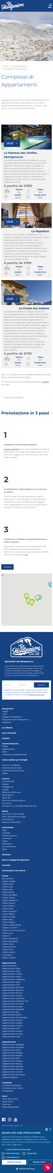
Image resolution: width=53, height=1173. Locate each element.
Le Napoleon (7, 1091)
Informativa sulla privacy (13, 770)
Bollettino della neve (11, 792)
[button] (31, 603)
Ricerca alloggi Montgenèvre (15, 860)
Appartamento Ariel (11, 985)
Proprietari (7, 844)
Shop (4, 849)
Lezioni (5, 789)
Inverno (5, 779)
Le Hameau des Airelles (12, 1088)
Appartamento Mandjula (13, 1044)
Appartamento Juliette (12, 1026)
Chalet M (6, 936)
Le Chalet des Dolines (11, 1085)
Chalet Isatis (7, 919)
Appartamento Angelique (13, 979)
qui (26, 554)
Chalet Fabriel (8, 914)
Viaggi (5, 711)
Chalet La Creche (9, 928)
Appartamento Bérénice (13, 987)
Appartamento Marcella (12, 1047)
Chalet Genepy (8, 917)
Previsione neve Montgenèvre (15, 719)
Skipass (5, 784)
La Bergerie (7, 955)
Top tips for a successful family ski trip (19, 806)
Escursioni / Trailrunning (13, 814)
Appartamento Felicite (12, 1020)
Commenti (7, 838)
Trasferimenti (8, 781)
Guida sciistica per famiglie (15, 760)
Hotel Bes (6, 1104)
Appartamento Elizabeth (13, 1009)
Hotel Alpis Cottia (10, 1099)
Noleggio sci (7, 787)
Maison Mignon (9, 957)
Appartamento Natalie (12, 1055)
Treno (4, 714)
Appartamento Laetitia (12, 1031)
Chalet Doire (7, 908)
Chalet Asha (7, 889)
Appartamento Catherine (13, 998)
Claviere (6, 738)
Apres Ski (6, 798)
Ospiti (4, 841)
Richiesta (6, 854)
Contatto (6, 865)
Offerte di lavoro (9, 835)
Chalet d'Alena (8, 906)
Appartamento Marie (11, 1050)
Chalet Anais (7, 884)
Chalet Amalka (8, 881)
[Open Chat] (47, 1167)
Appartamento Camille (12, 996)
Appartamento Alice (11, 971)
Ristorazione (7, 795)
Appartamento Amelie (12, 974)
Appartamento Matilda (12, 1053)
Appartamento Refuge (12, 1064)
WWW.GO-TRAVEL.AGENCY (11, 1126)
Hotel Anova (7, 1101)
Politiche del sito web (11, 768)
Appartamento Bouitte (12, 993)
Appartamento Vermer (12, 1072)
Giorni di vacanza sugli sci (13, 800)
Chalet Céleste (8, 898)
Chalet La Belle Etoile (11, 925)
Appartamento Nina (11, 1058)
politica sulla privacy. (37, 695)
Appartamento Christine (13, 1004)
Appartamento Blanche (12, 990)
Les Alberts (7, 727)
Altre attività (7, 819)
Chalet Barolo (8, 892)
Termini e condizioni (11, 765)
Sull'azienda (8, 827)
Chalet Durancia (9, 911)
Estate (5, 811)
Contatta (7, 567)
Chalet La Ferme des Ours (13, 930)
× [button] (50, 1129)
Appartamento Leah (11, 1036)
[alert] (26, 1149)
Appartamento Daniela (12, 1006)
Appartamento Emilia (11, 1015)
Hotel (4, 752)
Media (4, 773)
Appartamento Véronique (13, 1074)
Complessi (7, 1082)
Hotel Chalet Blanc (10, 1107)
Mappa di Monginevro (12, 717)
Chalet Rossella (9, 947)
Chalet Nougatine (10, 941)
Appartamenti (8, 749)
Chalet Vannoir (8, 952)
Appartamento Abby (11, 968)
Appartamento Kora (11, 1028)
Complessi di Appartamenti (15, 69)
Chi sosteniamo (9, 846)
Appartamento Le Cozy (12, 1034)
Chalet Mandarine (10, 938)
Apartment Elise (9, 966)
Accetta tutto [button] (14, 1162)
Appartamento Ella (10, 1012)
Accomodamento (18, 66)
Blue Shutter (8, 878)
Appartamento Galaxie (12, 1023)
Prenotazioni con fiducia (13, 870)
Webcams (6, 722)
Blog (4, 830)
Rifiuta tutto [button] (39, 1162)
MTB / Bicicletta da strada (13, 817)
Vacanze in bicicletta (11, 822)
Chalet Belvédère (9, 895)
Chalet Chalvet (8, 903)
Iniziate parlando (11, 449)
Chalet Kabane (8, 922)
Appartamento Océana (12, 1061)
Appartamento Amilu (11, 976)
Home (5, 66)
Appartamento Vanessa (12, 1069)
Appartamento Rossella (12, 1066)
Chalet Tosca (7, 949)
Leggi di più (16, 1145)
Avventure (6, 803)
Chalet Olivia (8, 944)
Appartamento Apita (11, 982)
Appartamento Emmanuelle (14, 1017)
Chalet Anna (7, 887)
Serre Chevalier (9, 733)
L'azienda (6, 833)
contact (45, 382)
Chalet (5, 746)
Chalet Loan (7, 933)
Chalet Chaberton (10, 900)
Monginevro (7, 709)
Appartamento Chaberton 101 (15, 1001)
